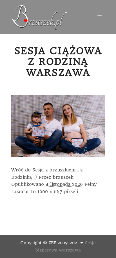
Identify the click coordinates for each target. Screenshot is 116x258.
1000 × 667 (49, 191)
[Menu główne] (100, 17)
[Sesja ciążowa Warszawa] (39, 17)
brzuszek (63, 177)
